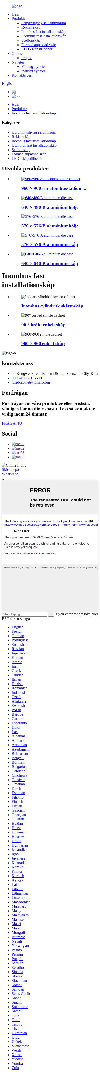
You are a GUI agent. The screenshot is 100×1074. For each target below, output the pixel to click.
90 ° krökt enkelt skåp (43, 324)
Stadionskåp (30, 40)
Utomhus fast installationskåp (43, 36)
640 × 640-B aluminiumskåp (49, 263)
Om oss (17, 53)
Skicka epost (11, 470)
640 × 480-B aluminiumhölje (49, 207)
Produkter (19, 18)
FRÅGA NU (12, 423)
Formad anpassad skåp (38, 45)
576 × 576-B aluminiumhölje (49, 225)
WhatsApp (10, 474)
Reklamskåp (30, 27)
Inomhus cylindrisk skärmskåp (52, 305)
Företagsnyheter (33, 67)
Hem (15, 14)
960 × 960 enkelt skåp (43, 343)
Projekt (26, 58)
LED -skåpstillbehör (36, 49)
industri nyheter (33, 71)
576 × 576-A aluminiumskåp (49, 244)
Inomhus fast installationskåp (43, 32)
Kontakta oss (22, 75)
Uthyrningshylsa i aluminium (43, 23)
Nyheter (18, 62)
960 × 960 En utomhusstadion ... (53, 188)
